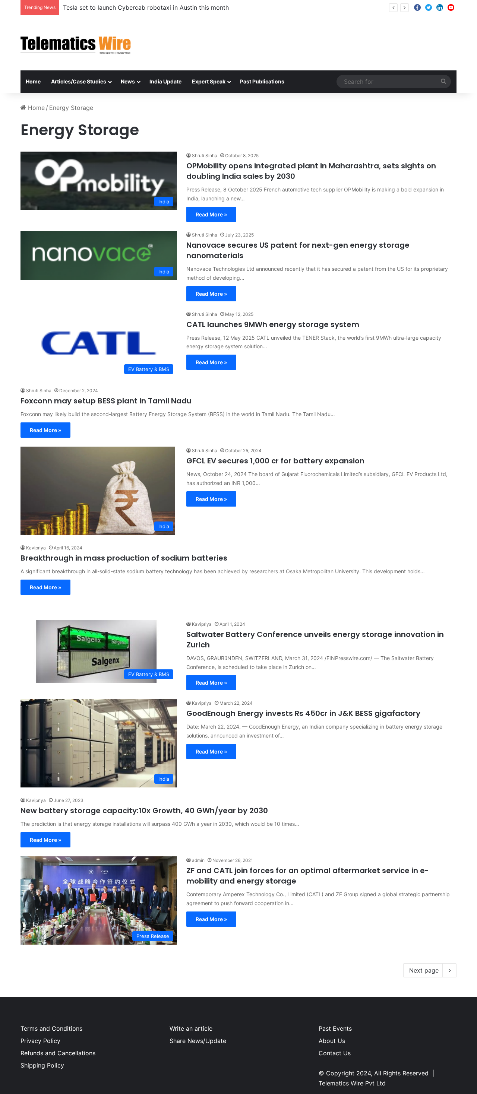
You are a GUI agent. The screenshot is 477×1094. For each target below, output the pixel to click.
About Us (332, 1040)
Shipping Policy (42, 1065)
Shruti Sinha (204, 155)
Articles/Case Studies (78, 81)
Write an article (191, 1028)
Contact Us (335, 1053)
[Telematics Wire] (76, 43)
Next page (424, 970)
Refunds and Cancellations (57, 1053)
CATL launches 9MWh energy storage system (272, 324)
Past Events (335, 1028)
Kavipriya (36, 548)
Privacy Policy (40, 1040)
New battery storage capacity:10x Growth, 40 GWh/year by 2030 (144, 810)
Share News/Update (198, 1040)
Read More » (211, 214)
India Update (165, 81)
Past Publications (262, 81)
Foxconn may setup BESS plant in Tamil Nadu (106, 401)
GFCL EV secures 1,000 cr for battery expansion (275, 461)
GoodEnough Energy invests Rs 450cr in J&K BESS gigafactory (303, 713)
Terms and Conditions (51, 1028)
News (128, 81)
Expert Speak (208, 81)
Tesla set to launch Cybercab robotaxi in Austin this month (146, 7)
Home (33, 81)
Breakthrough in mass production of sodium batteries (123, 558)
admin (198, 860)
